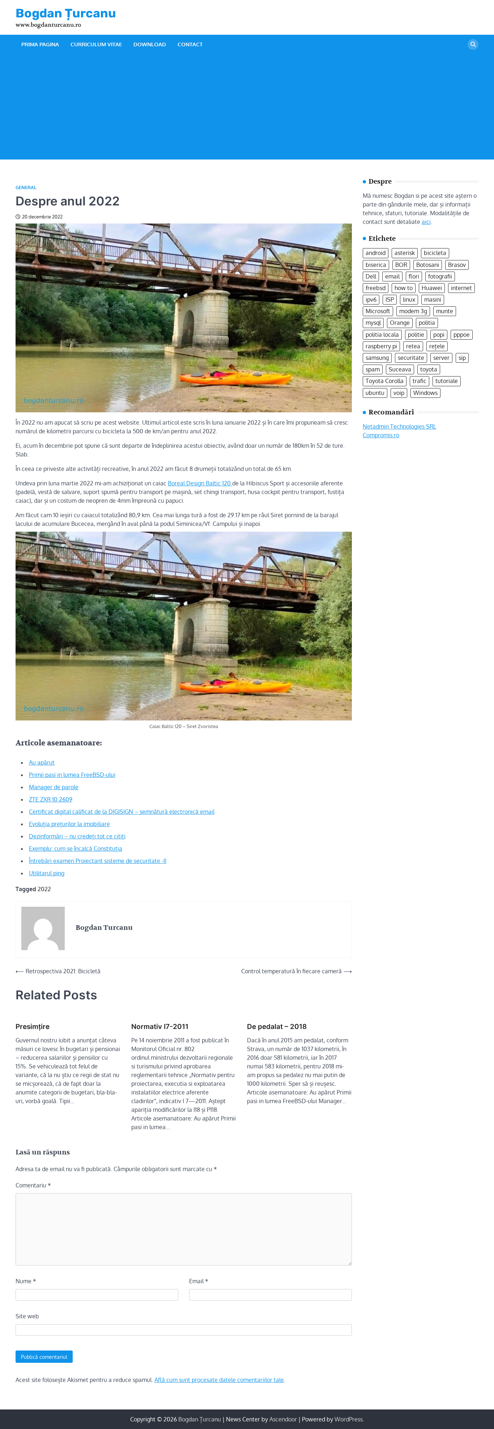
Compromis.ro (381, 434)
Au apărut (42, 762)
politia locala (382, 334)
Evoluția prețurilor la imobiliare (69, 824)
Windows (425, 392)
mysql (373, 322)
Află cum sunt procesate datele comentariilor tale (219, 1379)
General (26, 187)
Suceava (400, 369)
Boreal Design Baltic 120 (200, 483)
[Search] (473, 44)
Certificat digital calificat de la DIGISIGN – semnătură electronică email (121, 811)
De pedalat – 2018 (277, 1026)
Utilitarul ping (46, 873)
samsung (377, 357)
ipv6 (371, 299)
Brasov (457, 264)
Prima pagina (40, 44)
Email (198, 1281)
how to (404, 288)
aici (426, 221)
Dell (371, 276)
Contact (190, 44)
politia (427, 322)
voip (398, 392)
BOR (401, 264)
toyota (428, 369)
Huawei (432, 288)
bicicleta (435, 252)
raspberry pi (381, 346)
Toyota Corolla (385, 380)
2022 (44, 889)
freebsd (376, 288)
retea (413, 346)
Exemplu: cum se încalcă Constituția (75, 848)
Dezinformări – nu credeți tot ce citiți (77, 836)
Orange (400, 322)
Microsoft (378, 311)
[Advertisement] (247, 109)
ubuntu (375, 392)
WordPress (349, 1419)
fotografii (440, 276)
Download (149, 44)
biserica (376, 264)
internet (461, 288)
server (441, 357)
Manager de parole (53, 787)
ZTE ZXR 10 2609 (50, 799)
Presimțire (33, 1026)
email (392, 276)
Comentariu (33, 1185)
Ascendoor (283, 1419)
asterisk (405, 252)
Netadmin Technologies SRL (399, 426)
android (376, 252)
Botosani (427, 264)
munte (444, 311)
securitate (411, 357)
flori (414, 276)
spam (373, 369)
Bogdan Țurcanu (66, 13)
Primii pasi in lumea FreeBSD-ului (72, 774)
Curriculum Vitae (96, 44)
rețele (437, 346)
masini (432, 299)
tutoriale (446, 380)
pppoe (461, 334)
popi (438, 334)
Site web (27, 1316)
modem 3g (413, 311)
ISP (390, 299)
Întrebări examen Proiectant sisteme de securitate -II (97, 860)
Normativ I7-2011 (159, 1026)
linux (409, 299)
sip (462, 357)
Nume (26, 1281)
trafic (419, 380)
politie (416, 334)
